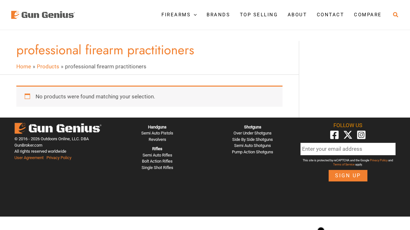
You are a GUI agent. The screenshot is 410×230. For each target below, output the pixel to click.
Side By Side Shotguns (252, 139)
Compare (368, 15)
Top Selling (259, 15)
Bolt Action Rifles (157, 161)
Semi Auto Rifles (157, 155)
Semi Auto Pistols (157, 133)
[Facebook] (334, 135)
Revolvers (157, 139)
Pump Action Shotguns (252, 152)
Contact (330, 15)
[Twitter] (348, 135)
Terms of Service (344, 164)
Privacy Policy (58, 157)
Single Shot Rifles (157, 167)
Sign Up (348, 175)
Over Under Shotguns (253, 133)
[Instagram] (361, 135)
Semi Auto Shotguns (252, 145)
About (297, 15)
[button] (194, 14)
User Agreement (29, 157)
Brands (218, 15)
